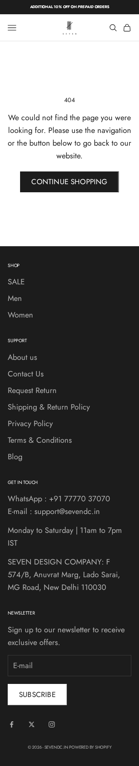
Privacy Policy (30, 423)
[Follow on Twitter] (32, 724)
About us (22, 357)
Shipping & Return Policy (49, 407)
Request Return (32, 390)
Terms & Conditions (40, 440)
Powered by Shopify (90, 747)
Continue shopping (69, 181)
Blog (15, 456)
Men (15, 298)
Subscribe (37, 694)
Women (20, 315)
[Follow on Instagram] (52, 724)
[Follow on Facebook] (11, 724)
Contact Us (26, 374)
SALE (16, 281)
